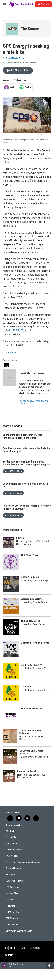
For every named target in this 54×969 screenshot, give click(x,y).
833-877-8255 (15, 330)
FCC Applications (13, 887)
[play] (4, 965)
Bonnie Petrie (40, 602)
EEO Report (11, 875)
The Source (30, 28)
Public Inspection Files (15, 881)
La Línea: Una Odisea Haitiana (31, 752)
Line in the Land (26, 771)
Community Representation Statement (23, 862)
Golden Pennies (30, 577)
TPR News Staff (13, 912)
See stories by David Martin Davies (34, 402)
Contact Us (11, 837)
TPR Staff (10, 906)
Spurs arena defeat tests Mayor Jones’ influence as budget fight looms (23, 436)
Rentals (9, 900)
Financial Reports (13, 868)
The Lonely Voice (30, 620)
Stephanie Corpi (41, 668)
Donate (45, 4)
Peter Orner (39, 624)
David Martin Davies (16, 58)
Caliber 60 (26, 686)
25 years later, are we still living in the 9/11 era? (25, 485)
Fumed (20, 537)
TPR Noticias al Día (31, 708)
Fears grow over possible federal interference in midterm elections (27, 507)
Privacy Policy (12, 856)
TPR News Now (29, 555)
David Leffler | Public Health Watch (33, 542)
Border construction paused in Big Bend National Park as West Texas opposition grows (27, 463)
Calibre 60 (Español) (32, 664)
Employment (11, 843)
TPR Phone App (13, 918)
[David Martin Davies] (9, 377)
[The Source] (12, 29)
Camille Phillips (41, 580)
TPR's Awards (12, 925)
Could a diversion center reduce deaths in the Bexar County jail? (26, 450)
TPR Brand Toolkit (14, 850)
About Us (10, 831)
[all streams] (50, 965)
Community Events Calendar (19, 931)
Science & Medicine (32, 598)
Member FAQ (12, 893)
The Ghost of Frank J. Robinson (31, 732)
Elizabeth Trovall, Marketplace (32, 776)
